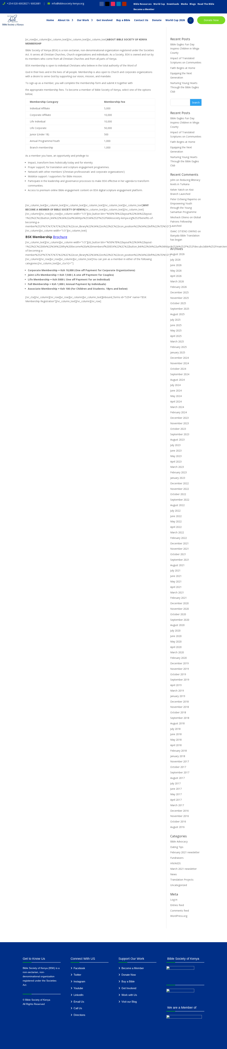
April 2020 (176, 647)
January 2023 (177, 478)
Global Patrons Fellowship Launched (185, 221)
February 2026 (178, 287)
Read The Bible (206, 4)
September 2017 (179, 772)
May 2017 (176, 794)
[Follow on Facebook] (101, 4)
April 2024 (176, 401)
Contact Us (141, 20)
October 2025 (178, 303)
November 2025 (179, 298)
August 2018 (177, 723)
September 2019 (179, 679)
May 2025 (176, 330)
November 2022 (179, 488)
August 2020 (177, 625)
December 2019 (179, 663)
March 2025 (177, 341)
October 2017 (178, 767)
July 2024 (175, 385)
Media (184, 4)
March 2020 (177, 652)
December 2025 (179, 292)
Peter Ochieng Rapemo (183, 199)
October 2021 (178, 554)
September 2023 (179, 434)
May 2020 (176, 641)
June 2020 (176, 636)
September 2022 (179, 499)
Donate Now (211, 20)
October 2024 (178, 368)
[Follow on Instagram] (113, 4)
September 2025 (179, 308)
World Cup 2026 (175, 20)
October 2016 (178, 821)
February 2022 (178, 538)
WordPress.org (178, 916)
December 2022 (179, 483)
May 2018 (176, 739)
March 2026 (177, 281)
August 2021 (177, 565)
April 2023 (176, 461)
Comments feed (179, 910)
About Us (64, 20)
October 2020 (178, 614)
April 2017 (176, 799)
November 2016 (179, 816)
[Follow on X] (107, 4)
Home (50, 20)
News (173, 874)
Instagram (79, 981)
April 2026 (176, 276)
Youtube (78, 988)
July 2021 (175, 570)
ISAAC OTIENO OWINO (183, 231)
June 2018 (176, 734)
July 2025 (175, 319)
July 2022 (175, 510)
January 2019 (177, 696)
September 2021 (179, 559)
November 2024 (179, 363)
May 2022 (176, 521)
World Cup (159, 4)
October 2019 (178, 674)
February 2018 (178, 750)
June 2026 (176, 265)
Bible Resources (143, 4)
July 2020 (175, 630)
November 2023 (179, 423)
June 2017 (176, 788)
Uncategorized (178, 885)
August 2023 (177, 439)
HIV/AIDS (175, 863)
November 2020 (179, 608)
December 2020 (179, 603)
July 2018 (175, 729)
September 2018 (179, 718)
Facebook (79, 968)
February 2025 (178, 347)
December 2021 (179, 543)
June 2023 (176, 450)
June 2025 (176, 325)
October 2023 (178, 428)
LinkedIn (78, 994)
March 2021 (177, 592)
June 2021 (176, 576)
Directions (79, 1014)
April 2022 (176, 527)
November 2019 (179, 668)
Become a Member (144, 9)
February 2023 (178, 472)
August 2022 (177, 505)
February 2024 (178, 412)
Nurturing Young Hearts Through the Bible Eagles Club (184, 87)
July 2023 (175, 445)
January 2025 (177, 352)
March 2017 (177, 805)
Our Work (83, 20)
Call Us (78, 1008)
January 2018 (177, 756)
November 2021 (179, 548)
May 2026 (176, 270)
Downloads (173, 4)
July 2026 (175, 259)
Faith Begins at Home (182, 68)
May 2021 (176, 581)
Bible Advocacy (179, 841)
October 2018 (178, 712)
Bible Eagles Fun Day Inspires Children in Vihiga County (184, 49)
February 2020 (178, 657)
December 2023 (179, 417)
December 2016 (179, 810)
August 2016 (177, 827)
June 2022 (176, 516)
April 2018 (176, 745)
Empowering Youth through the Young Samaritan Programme (183, 208)
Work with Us (129, 994)
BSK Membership (39, 237)
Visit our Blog (129, 1001)
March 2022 (177, 532)
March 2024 (177, 407)
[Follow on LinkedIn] (119, 4)
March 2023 (177, 467)
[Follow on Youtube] (124, 4)
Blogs (193, 4)
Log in (173, 899)
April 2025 (176, 336)
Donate (157, 20)
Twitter (77, 974)
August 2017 (177, 778)
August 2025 (177, 314)
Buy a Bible (123, 20)
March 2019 (177, 690)
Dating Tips (176, 847)
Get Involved (104, 20)
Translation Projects (181, 879)
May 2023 (176, 456)
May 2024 (176, 396)
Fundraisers (177, 857)
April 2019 (176, 685)
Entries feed (177, 905)
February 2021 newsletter (185, 852)
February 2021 (178, 597)
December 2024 (179, 357)
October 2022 (178, 494)
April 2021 (176, 587)
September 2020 (179, 619)
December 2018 (179, 701)
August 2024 (177, 379)
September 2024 (179, 374)
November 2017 (179, 761)
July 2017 (175, 783)
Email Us (79, 1001)
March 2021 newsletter (183, 868)
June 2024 (176, 390)
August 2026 (177, 254)
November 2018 (179, 707)
